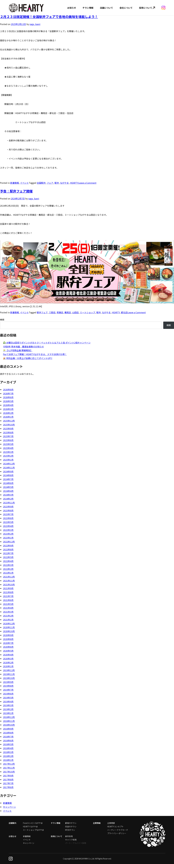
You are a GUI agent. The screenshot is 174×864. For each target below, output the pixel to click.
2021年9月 (8, 588)
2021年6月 (8, 600)
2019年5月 (8, 697)
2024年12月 (9, 463)
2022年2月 (8, 569)
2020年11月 (9, 627)
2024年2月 (8, 498)
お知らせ (71, 7)
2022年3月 (8, 565)
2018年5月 (8, 744)
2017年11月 (9, 767)
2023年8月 (8, 510)
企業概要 (111, 823)
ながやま (64, 182)
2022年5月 (8, 557)
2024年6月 (8, 483)
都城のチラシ (71, 823)
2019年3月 (8, 705)
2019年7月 (8, 689)
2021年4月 (8, 607)
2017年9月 (8, 775)
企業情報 (97, 823)
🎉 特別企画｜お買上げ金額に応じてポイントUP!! (27, 358)
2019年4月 (8, 701)
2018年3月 (8, 752)
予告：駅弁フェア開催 (16, 191)
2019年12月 (9, 670)
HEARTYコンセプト (115, 826)
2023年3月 (8, 530)
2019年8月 (8, 685)
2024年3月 (8, 494)
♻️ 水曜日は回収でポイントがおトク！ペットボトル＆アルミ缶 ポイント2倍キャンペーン (47, 342)
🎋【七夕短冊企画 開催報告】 (17, 350)
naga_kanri (34, 24)
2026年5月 (8, 401)
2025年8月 (8, 432)
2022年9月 (8, 545)
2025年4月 (8, 448)
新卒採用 (69, 836)
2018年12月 (9, 717)
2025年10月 (9, 424)
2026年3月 (8, 409)
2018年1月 (8, 760)
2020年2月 (8, 662)
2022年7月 (8, 553)
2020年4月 (8, 654)
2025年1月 (8, 459)
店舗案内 (12, 823)
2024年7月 (8, 479)
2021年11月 (9, 580)
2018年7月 (8, 736)
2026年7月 (8, 393)
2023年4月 (8, 526)
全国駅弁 (41, 182)
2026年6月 (8, 397)
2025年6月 (8, 440)
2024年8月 (8, 475)
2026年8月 (8, 389)
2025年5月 (8, 444)
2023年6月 (8, 518)
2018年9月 (8, 728)
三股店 (52, 312)
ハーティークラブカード (117, 830)
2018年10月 (9, 724)
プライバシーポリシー (116, 833)
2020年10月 (9, 631)
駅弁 (57, 182)
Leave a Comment (87, 182)
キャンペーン (9, 806)
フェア (50, 182)
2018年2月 (8, 756)
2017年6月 (8, 787)
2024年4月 (8, 491)
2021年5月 (8, 604)
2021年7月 (8, 596)
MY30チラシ (70, 830)
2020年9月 (8, 635)
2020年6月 (8, 646)
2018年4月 (8, 748)
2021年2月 (8, 615)
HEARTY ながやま (30, 826)
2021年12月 (9, 576)
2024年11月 (9, 467)
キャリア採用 (71, 839)
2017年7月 (8, 783)
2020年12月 (9, 623)
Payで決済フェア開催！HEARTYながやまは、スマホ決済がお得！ (35, 354)
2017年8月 (8, 779)
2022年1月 (8, 572)
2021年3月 (8, 611)
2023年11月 (9, 502)
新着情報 (14, 182)
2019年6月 (8, 693)
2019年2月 (8, 709)
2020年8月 (8, 639)
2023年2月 (8, 533)
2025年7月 (8, 436)
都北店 (124, 312)
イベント (24, 182)
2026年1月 (8, 416)
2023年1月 (8, 537)
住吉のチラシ (71, 826)
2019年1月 (8, 713)
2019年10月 (9, 678)
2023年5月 (8, 522)
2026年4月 (8, 405)
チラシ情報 (88, 7)
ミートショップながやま (33, 830)
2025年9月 (8, 428)
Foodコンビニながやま (33, 823)
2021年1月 (8, 619)
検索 (2, 319)
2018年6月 (8, 740)
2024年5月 (8, 487)
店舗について (106, 7)
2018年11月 (9, 721)
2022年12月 (9, 541)
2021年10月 (9, 584)
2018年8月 (8, 732)
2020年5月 (8, 650)
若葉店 (60, 312)
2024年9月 (8, 471)
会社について (126, 7)
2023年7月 (8, 514)
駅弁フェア (42, 312)
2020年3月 (8, 658)
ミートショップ (87, 312)
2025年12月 (9, 420)
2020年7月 (8, 643)
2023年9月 (8, 506)
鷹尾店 (67, 312)
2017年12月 (9, 763)
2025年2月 (8, 455)
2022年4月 (8, 561)
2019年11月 (9, 674)
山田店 (75, 312)
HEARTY (74, 182)
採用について (145, 7)
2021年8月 (8, 592)
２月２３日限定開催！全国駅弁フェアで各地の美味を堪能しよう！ (49, 16)
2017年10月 (9, 771)
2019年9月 (8, 682)
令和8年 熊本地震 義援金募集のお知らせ (23, 346)
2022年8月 (8, 549)
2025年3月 (8, 452)
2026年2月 (8, 413)
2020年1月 (8, 666)
